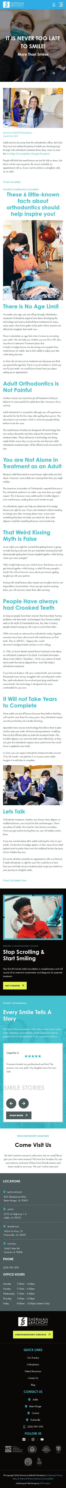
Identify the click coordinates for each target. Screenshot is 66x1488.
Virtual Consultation (12, 182)
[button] (61, 4)
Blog (33, 1384)
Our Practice (33, 1357)
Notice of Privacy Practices (30, 1478)
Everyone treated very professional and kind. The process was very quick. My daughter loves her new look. (31, 1068)
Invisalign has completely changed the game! (28, 153)
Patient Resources (33, 1371)
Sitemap (51, 1475)
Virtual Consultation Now (14, 880)
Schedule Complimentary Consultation (21, 189)
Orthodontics (33, 1364)
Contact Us (33, 1378)
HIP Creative (45, 1483)
